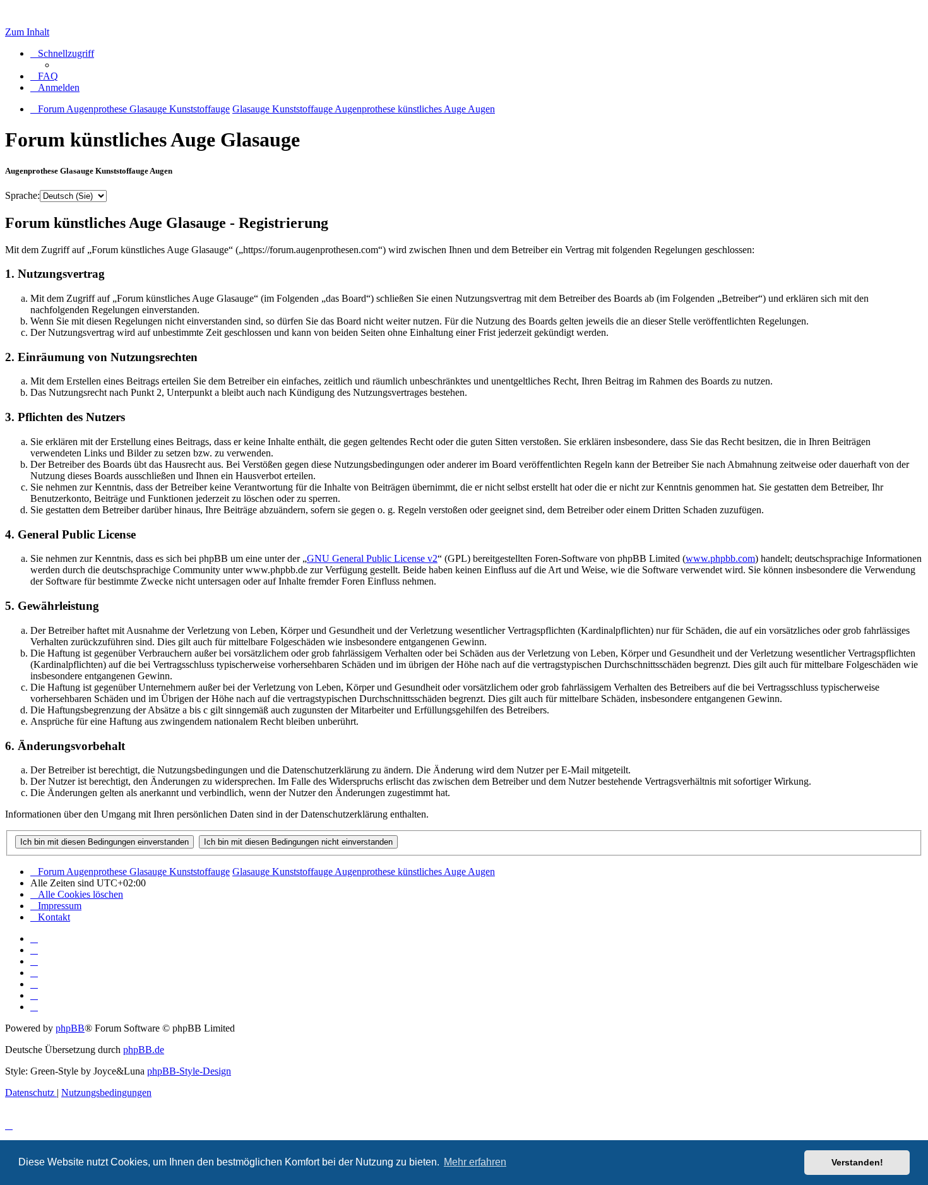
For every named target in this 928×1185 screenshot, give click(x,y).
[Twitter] (34, 961)
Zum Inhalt (27, 32)
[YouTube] (34, 1006)
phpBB (70, 1028)
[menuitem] (44, 76)
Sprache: (22, 195)
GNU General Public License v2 (372, 558)
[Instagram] (34, 972)
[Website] (34, 938)
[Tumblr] (34, 995)
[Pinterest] (34, 984)
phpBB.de (143, 1049)
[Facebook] (34, 949)
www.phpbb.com (720, 558)
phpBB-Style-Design (189, 1071)
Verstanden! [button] (857, 1162)
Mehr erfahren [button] (475, 1162)
